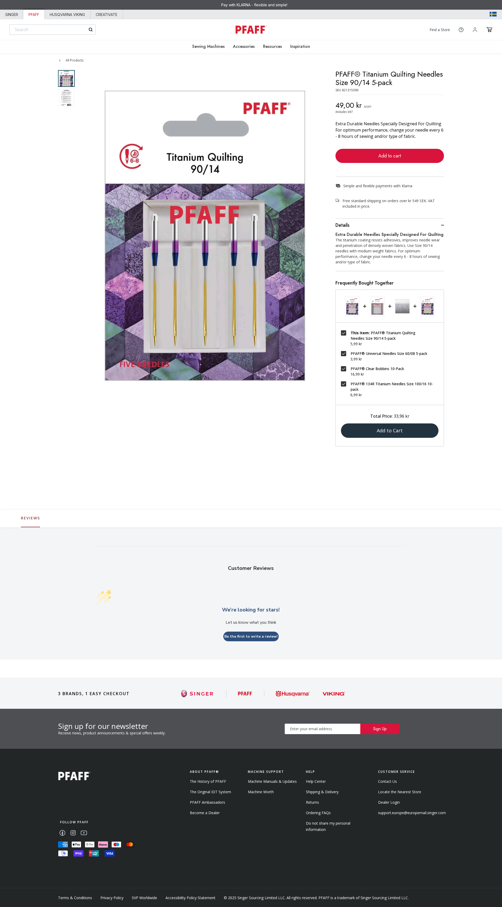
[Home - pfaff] (251, 30)
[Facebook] (62, 833)
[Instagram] (73, 833)
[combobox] (52, 29)
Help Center (316, 781)
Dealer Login (389, 802)
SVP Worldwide (144, 897)
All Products (74, 60)
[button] (489, 29)
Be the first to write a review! (251, 636)
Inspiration (300, 46)
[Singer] (197, 693)
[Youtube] (83, 833)
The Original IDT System (210, 791)
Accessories (244, 46)
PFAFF (33, 14)
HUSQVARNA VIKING (67, 14)
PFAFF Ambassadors (207, 802)
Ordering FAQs (318, 812)
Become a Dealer (205, 812)
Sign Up (380, 729)
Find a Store (440, 29)
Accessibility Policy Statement (190, 897)
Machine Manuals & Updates (272, 781)
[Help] (461, 29)
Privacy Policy (111, 897)
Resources (272, 46)
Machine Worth (261, 791)
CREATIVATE (106, 14)
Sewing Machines (208, 46)
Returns (312, 802)
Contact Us (387, 781)
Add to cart (389, 155)
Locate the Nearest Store (399, 791)
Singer (11, 14)
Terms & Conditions (75, 897)
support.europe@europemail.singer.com (412, 812)
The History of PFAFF (208, 781)
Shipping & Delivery (322, 791)
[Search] (91, 30)
